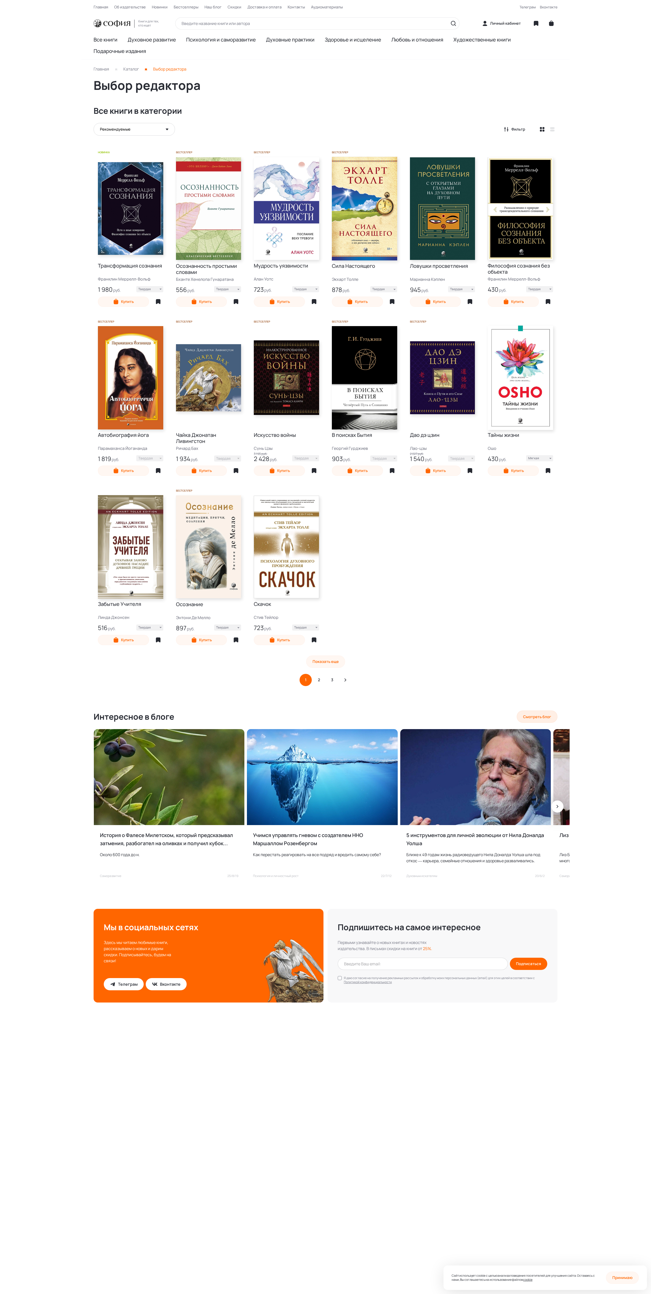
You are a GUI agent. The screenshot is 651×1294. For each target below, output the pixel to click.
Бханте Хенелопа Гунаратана (205, 279)
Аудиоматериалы (327, 7)
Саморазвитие (110, 876)
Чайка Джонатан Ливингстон (196, 438)
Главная (101, 7)
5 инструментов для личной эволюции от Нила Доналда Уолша (475, 839)
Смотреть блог (537, 716)
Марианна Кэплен (427, 279)
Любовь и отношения (417, 40)
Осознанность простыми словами (206, 269)
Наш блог (212, 7)
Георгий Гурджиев (350, 448)
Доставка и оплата (264, 7)
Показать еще (326, 661)
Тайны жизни (503, 435)
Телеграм (528, 7)
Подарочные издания (120, 51)
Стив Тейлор (266, 617)
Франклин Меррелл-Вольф (124, 279)
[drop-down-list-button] (134, 129)
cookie (527, 1279)
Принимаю (622, 1277)
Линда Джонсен (113, 617)
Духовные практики (290, 40)
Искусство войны (275, 435)
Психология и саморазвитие (221, 40)
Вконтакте (548, 7)
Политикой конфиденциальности (368, 982)
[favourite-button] (158, 302)
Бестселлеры (186, 7)
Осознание (189, 604)
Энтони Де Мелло (193, 618)
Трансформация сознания (130, 266)
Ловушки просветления (439, 266)
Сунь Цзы (263, 448)
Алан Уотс (263, 279)
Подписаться (528, 963)
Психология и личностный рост (276, 876)
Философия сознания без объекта (519, 269)
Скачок (262, 604)
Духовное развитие (152, 40)
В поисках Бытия (352, 435)
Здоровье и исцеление (353, 40)
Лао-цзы (418, 448)
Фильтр (518, 129)
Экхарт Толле (345, 279)
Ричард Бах (187, 448)
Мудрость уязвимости (281, 266)
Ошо (492, 448)
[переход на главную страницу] (112, 23)
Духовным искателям (421, 876)
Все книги (105, 40)
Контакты (296, 7)
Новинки (160, 7)
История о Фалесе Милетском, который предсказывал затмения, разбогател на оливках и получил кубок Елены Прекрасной (166, 839)
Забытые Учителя (119, 604)
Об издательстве (130, 7)
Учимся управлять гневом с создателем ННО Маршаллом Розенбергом (308, 839)
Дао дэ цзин (424, 435)
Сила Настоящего (353, 266)
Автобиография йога (123, 435)
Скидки (234, 7)
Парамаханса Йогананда (122, 448)
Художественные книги (482, 40)
